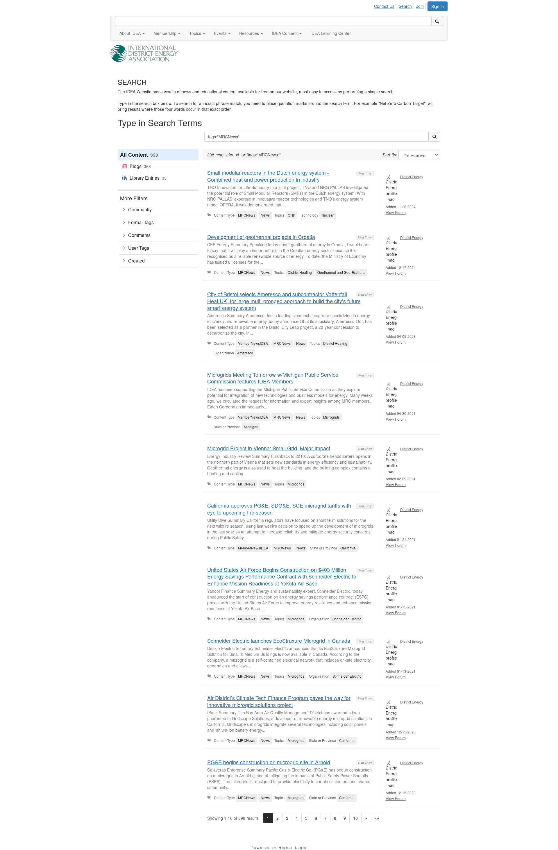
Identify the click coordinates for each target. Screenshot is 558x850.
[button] (132, 33)
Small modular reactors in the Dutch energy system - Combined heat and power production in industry (268, 176)
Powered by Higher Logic (279, 847)
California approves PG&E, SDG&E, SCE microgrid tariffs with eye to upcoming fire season (279, 508)
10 (355, 818)
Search (405, 6)
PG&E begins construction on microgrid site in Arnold (268, 762)
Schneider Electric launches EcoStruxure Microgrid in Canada (278, 640)
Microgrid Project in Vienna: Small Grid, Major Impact (268, 448)
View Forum (396, 212)
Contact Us (384, 6)
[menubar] (400, 5)
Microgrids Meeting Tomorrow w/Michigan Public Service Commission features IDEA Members (272, 378)
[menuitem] (385, 5)
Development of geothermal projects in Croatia (261, 236)
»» (377, 818)
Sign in (437, 6)
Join (420, 6)
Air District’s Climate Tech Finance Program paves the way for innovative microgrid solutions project (278, 701)
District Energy (411, 176)
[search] (437, 21)
